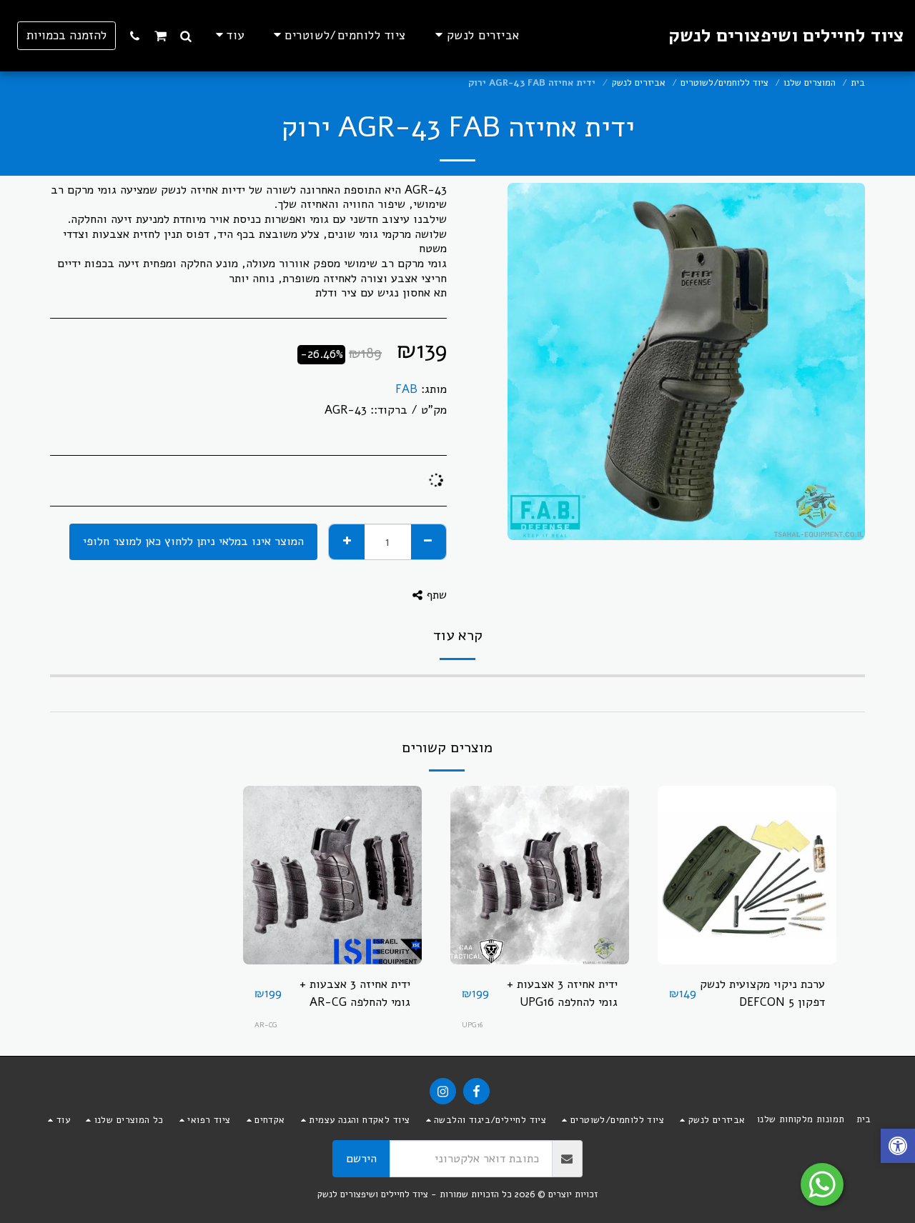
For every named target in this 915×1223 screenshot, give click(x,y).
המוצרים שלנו (809, 82)
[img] (747, 875)
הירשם (361, 1158)
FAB (406, 389)
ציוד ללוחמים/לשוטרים (724, 82)
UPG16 (472, 1024)
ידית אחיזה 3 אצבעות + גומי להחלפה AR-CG (355, 993)
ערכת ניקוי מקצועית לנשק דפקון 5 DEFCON (762, 993)
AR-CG (265, 1024)
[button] (186, 35)
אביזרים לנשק (639, 82)
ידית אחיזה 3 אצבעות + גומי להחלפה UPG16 (562, 993)
